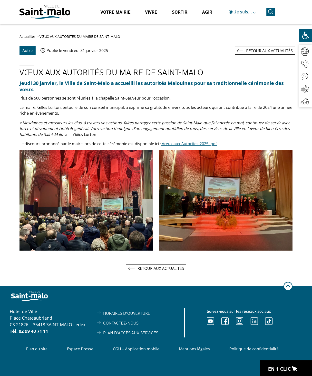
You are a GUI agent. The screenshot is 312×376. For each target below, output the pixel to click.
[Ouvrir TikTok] (269, 321)
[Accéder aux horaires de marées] (305, 101)
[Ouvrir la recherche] (270, 11)
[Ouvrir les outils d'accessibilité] (305, 35)
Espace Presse (80, 348)
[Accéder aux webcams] (305, 76)
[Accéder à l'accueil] (45, 12)
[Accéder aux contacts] (305, 64)
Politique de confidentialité (254, 348)
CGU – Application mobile (136, 348)
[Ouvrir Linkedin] (254, 321)
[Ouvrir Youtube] (210, 321)
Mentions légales (194, 348)
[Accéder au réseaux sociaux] (305, 51)
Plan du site (37, 348)
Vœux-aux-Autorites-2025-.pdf (189, 143)
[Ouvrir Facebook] (225, 321)
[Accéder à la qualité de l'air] (305, 88)
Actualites (28, 36)
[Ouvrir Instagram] (239, 321)
